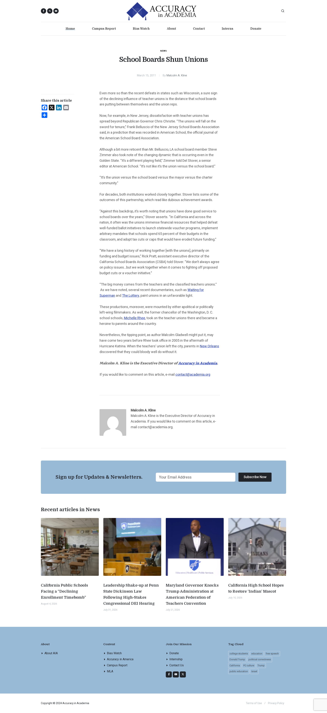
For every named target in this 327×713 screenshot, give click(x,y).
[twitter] (183, 674)
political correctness (259, 659)
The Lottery (130, 295)
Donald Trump (237, 659)
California (235, 665)
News (163, 51)
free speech (272, 653)
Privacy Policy (276, 703)
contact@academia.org (192, 374)
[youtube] (56, 11)
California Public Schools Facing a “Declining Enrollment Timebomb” (64, 591)
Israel (254, 671)
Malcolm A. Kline (177, 75)
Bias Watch (114, 653)
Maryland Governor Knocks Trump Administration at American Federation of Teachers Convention (192, 594)
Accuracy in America (120, 659)
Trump (261, 665)
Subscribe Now (255, 477)
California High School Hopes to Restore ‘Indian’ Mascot (256, 588)
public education (239, 671)
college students (239, 653)
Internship (176, 659)
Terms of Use (254, 703)
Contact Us (176, 665)
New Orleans (209, 346)
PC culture (248, 665)
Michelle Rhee (134, 318)
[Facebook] (169, 674)
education (256, 653)
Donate (174, 653)
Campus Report (117, 665)
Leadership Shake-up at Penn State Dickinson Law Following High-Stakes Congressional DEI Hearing (131, 594)
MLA (110, 671)
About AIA (51, 653)
